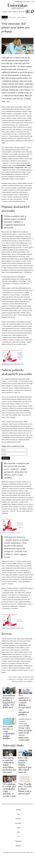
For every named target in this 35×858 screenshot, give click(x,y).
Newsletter (27, 1)
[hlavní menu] (27, 11)
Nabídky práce (19, 1)
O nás (15, 852)
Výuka (18, 828)
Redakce (24, 852)
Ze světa (4, 17)
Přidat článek (30, 852)
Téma (9, 12)
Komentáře (22, 12)
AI (18, 836)
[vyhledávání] (32, 11)
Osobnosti (15, 12)
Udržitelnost (18, 841)
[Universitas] (17, 8)
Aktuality (4, 12)
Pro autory (19, 852)
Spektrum (18, 846)
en (33, 1)
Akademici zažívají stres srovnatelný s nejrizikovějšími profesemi (25, 729)
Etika (18, 832)
